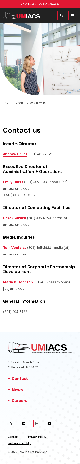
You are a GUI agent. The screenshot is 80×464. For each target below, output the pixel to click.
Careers (19, 400)
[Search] (61, 15)
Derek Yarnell (14, 217)
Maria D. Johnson (18, 281)
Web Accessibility (19, 443)
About (20, 103)
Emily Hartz (13, 181)
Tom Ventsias (14, 247)
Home (6, 103)
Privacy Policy (37, 436)
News (17, 390)
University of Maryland (40, 4)
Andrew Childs (15, 153)
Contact (20, 378)
